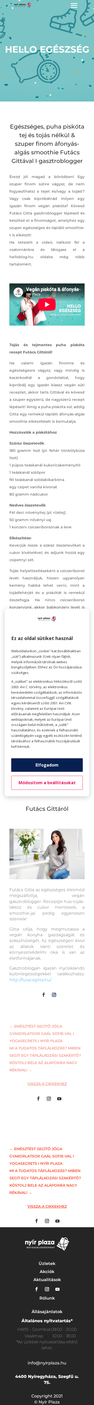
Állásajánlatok (47, 1311)
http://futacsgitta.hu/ (30, 979)
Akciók (47, 1271)
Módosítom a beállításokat (47, 783)
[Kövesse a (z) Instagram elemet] (54, 995)
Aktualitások (47, 1279)
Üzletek (47, 1263)
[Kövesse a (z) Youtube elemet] (59, 1098)
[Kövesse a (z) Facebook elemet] (43, 995)
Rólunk (47, 1298)
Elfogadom (47, 765)
